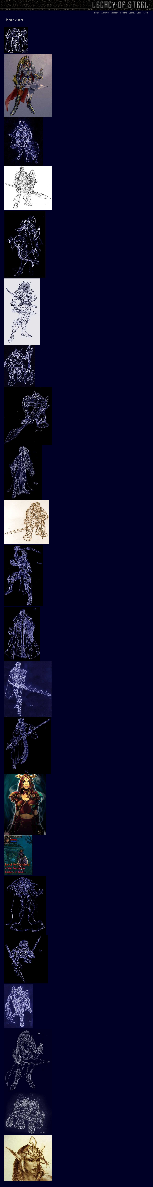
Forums (123, 13)
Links (139, 13)
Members (114, 13)
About (145, 13)
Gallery (132, 13)
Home (96, 13)
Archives (105, 13)
